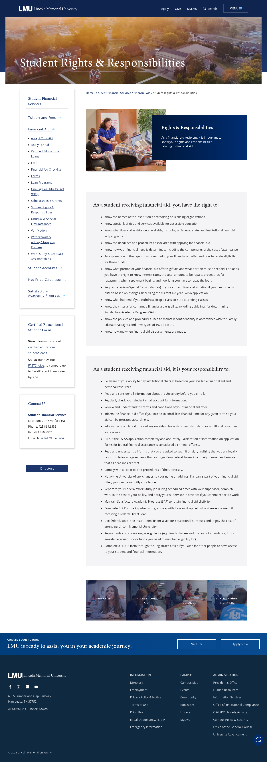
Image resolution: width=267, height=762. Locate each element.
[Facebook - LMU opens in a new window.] (12, 687)
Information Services (227, 697)
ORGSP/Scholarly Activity (230, 712)
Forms (35, 176)
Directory (47, 468)
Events (184, 690)
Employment (138, 690)
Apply (165, 9)
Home (90, 93)
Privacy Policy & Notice (145, 697)
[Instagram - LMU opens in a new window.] (21, 687)
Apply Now (240, 644)
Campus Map (189, 683)
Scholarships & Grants (227, 601)
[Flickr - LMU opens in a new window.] (29, 687)
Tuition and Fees (42, 118)
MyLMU (192, 9)
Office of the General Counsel (233, 727)
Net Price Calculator (45, 280)
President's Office (225, 683)
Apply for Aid (106, 598)
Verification (39, 231)
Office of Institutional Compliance (236, 705)
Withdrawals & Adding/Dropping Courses (43, 242)
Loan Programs (186, 601)
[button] (258, 740)
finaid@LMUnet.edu (50, 438)
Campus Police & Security (230, 720)
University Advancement (230, 734)
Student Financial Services (113, 93)
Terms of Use (139, 705)
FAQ (34, 163)
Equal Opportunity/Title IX (147, 720)
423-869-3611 (17, 709)
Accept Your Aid (146, 601)
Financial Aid (142, 93)
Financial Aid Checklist (46, 169)
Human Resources (225, 690)
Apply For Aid (40, 145)
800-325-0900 (38, 709)
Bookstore (187, 705)
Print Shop (137, 712)
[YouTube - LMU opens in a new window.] (38, 687)
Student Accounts (42, 268)
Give (178, 9)
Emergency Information (146, 727)
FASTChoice (36, 365)
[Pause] (94, 155)
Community (188, 697)
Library (185, 712)
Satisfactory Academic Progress (44, 293)
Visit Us (196, 644)
